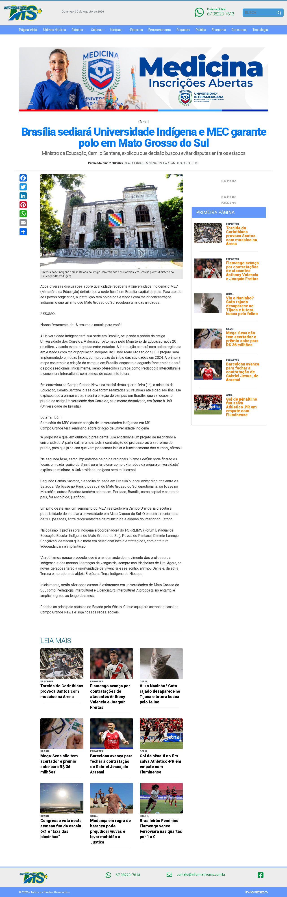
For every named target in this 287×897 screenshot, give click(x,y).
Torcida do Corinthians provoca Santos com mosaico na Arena (61, 691)
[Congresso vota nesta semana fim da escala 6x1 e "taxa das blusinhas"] (61, 798)
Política (201, 30)
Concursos (239, 30)
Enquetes (183, 30)
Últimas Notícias (54, 30)
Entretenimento (159, 30)
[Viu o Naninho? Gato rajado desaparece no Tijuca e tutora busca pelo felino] (161, 663)
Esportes (136, 30)
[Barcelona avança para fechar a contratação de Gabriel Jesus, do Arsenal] (111, 733)
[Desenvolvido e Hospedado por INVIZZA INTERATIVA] (257, 892)
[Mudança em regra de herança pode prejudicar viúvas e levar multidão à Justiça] (111, 798)
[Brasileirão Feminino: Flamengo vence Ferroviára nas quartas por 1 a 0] (161, 798)
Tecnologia (260, 30)
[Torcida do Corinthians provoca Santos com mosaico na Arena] (61, 663)
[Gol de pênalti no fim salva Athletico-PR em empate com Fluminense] (161, 733)
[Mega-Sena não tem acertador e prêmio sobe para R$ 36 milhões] (61, 733)
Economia (219, 30)
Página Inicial (28, 30)
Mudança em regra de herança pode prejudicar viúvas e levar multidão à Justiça (110, 831)
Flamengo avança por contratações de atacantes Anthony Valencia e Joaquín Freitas (110, 697)
